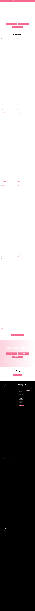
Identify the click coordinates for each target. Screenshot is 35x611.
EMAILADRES (21, 391)
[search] (25, 2)
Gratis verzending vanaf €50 (17, 0)
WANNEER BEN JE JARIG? (21, 398)
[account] (27, 2)
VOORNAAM (21, 394)
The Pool (23, 605)
